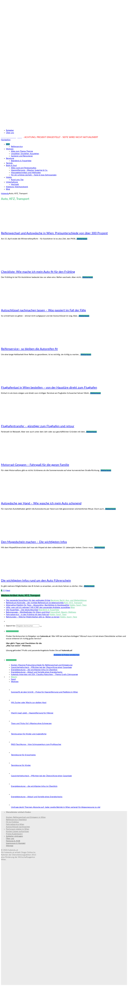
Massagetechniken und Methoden (26, 173)
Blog (8, 189)
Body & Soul (11, 165)
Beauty (14, 677)
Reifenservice (17, 147)
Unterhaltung (12, 182)
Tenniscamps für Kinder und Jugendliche (28, 734)
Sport (13, 679)
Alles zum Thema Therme (22, 151)
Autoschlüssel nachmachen (18, 827)
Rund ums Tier (17, 180)
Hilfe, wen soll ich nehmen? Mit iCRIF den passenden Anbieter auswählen (38, 607)
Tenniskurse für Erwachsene (23, 755)
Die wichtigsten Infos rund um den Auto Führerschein (36, 580)
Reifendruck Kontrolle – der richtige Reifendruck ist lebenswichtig (35, 603)
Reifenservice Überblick (16, 820)
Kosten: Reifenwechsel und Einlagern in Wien (26, 817)
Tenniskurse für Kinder (21, 765)
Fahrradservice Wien (15, 824)
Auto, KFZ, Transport (73, 603)
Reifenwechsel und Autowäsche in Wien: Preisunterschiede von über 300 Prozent (54, 233)
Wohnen (10, 149)
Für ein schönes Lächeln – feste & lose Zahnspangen (33, 175)
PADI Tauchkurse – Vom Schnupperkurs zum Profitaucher (36, 744)
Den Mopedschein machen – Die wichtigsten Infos (34, 542)
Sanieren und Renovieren (22, 156)
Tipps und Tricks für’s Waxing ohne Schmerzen (31, 723)
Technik (9, 163)
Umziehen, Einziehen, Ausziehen (25, 154)
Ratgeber (10, 130)
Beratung (10, 158)
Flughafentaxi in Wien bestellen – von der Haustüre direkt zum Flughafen (49, 387)
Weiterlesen (82, 239)
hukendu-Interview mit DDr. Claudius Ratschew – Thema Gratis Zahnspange (44, 674)
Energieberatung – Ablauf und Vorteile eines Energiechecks (36, 672)
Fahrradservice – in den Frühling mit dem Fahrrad (27, 615)
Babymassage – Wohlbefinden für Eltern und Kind (28, 612)
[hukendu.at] (64, 126)
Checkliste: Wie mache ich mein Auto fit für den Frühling (38, 271)
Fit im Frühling (12, 822)
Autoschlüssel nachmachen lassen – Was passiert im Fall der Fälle (43, 310)
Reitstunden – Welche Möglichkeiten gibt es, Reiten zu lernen (33, 617)
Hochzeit (15, 184)
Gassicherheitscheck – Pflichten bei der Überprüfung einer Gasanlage (41, 667)
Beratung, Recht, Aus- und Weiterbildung (68, 600)
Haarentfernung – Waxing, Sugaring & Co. (29, 170)
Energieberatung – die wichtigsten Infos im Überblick (34, 670)
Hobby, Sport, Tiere (78, 605)
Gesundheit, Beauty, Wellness (63, 612)
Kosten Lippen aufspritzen (17, 831)
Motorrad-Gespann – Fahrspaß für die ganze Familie (35, 464)
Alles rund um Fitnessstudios (23, 168)
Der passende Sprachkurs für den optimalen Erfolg (28, 600)
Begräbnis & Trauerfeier (21, 161)
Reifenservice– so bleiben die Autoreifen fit (29, 349)
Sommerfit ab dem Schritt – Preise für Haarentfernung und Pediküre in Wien (44, 692)
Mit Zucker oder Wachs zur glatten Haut (28, 703)
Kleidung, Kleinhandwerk (17, 187)
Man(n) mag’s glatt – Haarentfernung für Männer (32, 713)
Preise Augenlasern (14, 834)
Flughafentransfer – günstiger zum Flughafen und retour (37, 426)
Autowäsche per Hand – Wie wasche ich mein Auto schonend (41, 503)
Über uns (10, 133)
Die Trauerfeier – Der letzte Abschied (22, 610)
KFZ (8, 144)
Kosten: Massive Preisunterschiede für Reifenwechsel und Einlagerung (41, 665)
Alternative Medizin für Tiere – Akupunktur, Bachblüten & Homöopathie (37, 605)
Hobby (9, 177)
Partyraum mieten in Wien (17, 829)
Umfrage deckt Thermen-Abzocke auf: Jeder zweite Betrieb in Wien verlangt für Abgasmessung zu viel (55, 807)
